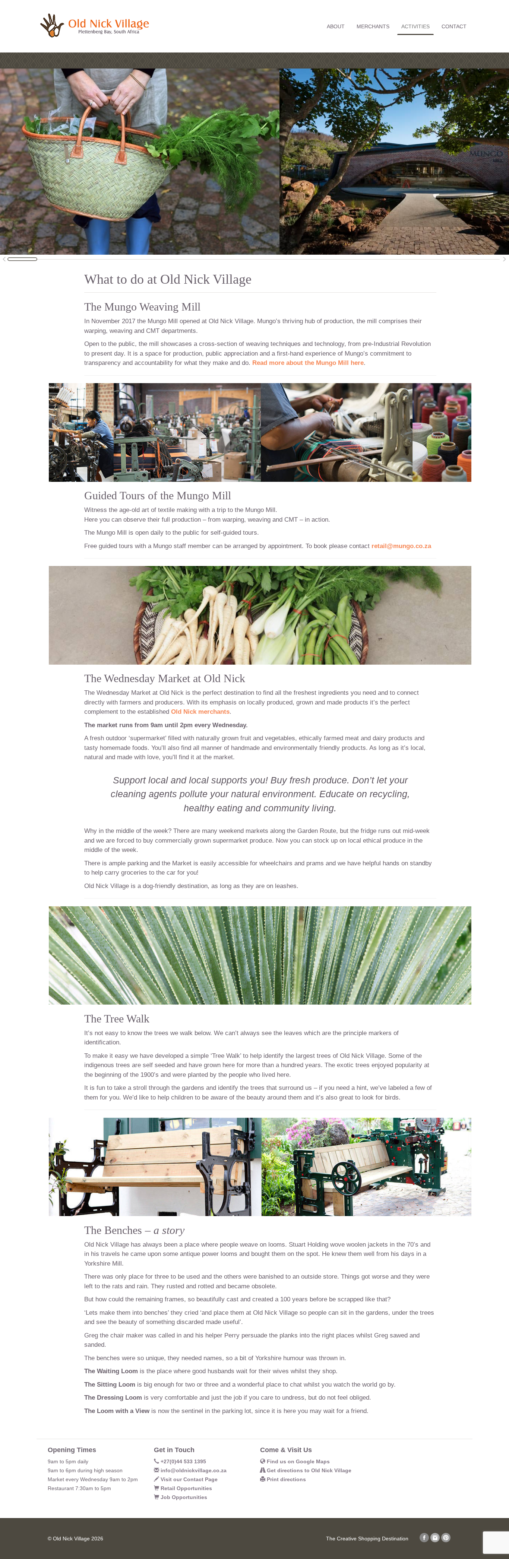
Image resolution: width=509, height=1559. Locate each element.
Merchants (373, 26)
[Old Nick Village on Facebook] (424, 1540)
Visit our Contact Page (188, 1479)
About (336, 26)
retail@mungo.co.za (401, 546)
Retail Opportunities (185, 1488)
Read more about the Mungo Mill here (308, 362)
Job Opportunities (183, 1497)
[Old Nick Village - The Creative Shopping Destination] (93, 19)
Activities (415, 26)
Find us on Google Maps (297, 1461)
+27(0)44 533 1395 (182, 1461)
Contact (454, 26)
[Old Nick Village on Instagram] (435, 1540)
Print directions (285, 1479)
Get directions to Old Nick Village (308, 1470)
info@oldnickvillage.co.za (193, 1470)
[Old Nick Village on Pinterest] (445, 1540)
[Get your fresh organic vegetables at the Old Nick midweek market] (139, 161)
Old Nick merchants (200, 711)
